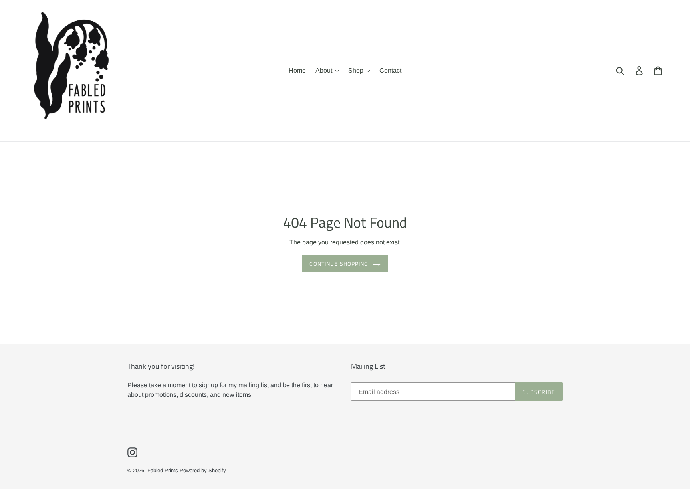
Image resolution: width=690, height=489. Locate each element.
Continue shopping (338, 263)
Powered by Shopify (203, 470)
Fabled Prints (162, 470)
